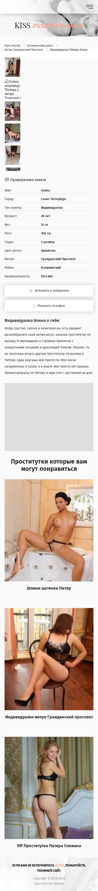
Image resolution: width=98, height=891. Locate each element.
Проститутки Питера (49, 884)
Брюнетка (48, 251)
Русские (47, 276)
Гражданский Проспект (58, 259)
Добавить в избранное (52, 291)
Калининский (51, 268)
